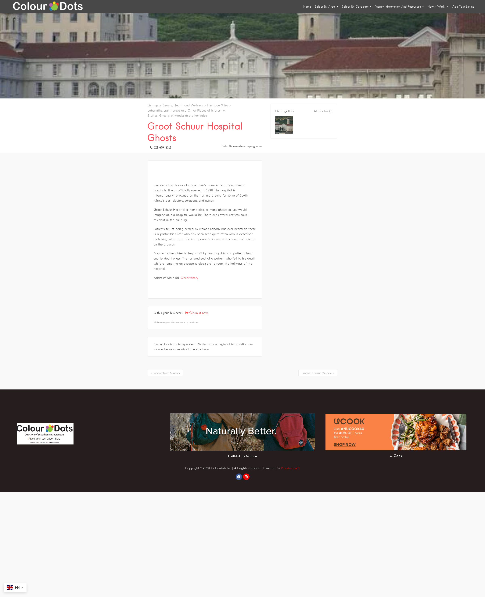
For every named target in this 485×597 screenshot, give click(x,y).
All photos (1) (323, 111)
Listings (153, 105)
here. (205, 349)
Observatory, (190, 278)
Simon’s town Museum (166, 372)
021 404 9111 (162, 147)
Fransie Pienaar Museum (317, 372)
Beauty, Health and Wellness (183, 105)
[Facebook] (239, 477)
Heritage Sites (217, 105)
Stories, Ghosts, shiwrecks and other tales (177, 115)
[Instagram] (246, 477)
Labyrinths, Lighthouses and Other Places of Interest (185, 110)
